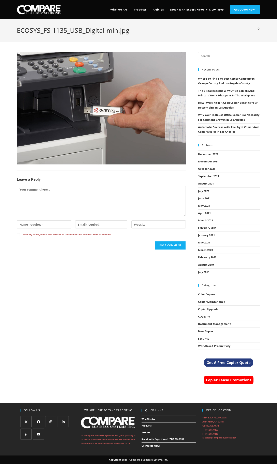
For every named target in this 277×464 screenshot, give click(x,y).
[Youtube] (38, 434)
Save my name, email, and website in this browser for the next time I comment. (67, 234)
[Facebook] (38, 421)
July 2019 (203, 272)
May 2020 (204, 242)
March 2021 (205, 220)
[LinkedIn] (63, 421)
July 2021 (203, 191)
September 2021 (208, 176)
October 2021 (206, 169)
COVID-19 (204, 316)
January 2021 (206, 235)
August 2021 (206, 183)
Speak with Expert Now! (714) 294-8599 (163, 439)
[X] (26, 421)
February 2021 (207, 228)
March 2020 (205, 250)
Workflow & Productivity (214, 346)
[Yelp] (26, 434)
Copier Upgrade (208, 309)
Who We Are (149, 418)
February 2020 (207, 257)
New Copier (205, 331)
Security (203, 338)
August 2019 (206, 265)
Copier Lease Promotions (228, 380)
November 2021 (208, 161)
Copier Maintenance (211, 302)
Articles (146, 432)
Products (146, 425)
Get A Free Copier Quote (228, 362)
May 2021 (204, 205)
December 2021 (208, 154)
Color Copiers (206, 294)
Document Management (214, 324)
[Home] (259, 29)
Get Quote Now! (151, 445)
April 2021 (204, 213)
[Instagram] (50, 421)
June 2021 (204, 198)
